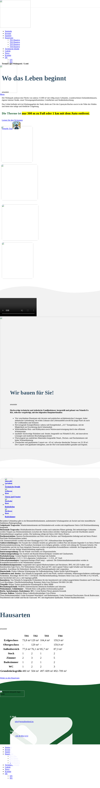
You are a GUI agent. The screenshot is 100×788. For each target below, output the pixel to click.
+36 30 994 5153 (21, 736)
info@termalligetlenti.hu (24, 722)
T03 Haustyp (15, 44)
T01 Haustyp (15, 40)
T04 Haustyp (15, 47)
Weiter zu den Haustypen (9, 678)
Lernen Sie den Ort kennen (12, 120)
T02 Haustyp (15, 42)
